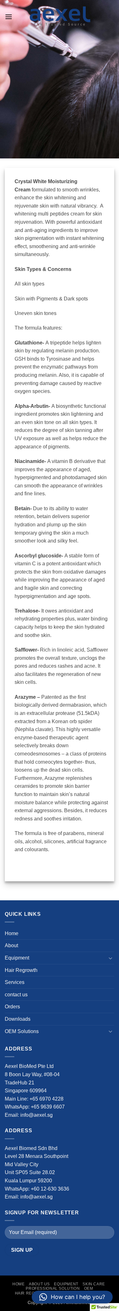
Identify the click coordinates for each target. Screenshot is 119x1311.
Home (11, 933)
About (11, 945)
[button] (8, 16)
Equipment (17, 958)
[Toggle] (110, 958)
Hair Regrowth (21, 970)
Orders (12, 1006)
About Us (39, 1284)
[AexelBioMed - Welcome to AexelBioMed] (59, 17)
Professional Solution (53, 1288)
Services (14, 982)
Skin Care (94, 1284)
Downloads (17, 1019)
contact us (16, 994)
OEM (88, 1288)
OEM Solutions (22, 1031)
